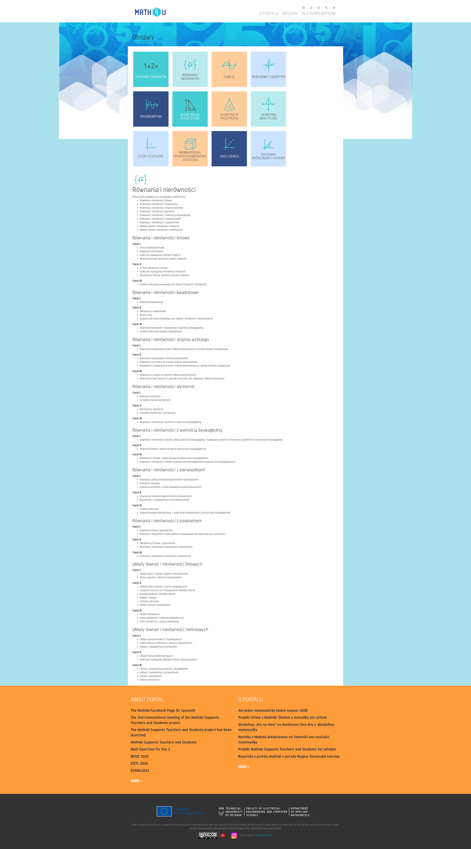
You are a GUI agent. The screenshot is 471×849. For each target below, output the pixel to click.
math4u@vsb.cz (263, 835)
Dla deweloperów (319, 13)
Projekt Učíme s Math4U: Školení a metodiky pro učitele (282, 717)
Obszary (290, 13)
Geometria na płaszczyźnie (190, 116)
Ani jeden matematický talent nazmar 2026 (273, 710)
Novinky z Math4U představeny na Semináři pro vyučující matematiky (283, 739)
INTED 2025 (140, 756)
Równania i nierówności (190, 77)
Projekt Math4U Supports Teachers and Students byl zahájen (287, 749)
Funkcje (229, 77)
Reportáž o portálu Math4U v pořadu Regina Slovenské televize (289, 756)
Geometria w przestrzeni (229, 116)
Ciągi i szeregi (229, 156)
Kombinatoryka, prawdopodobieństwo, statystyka (190, 156)
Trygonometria (151, 117)
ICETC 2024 (139, 763)
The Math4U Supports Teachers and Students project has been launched (181, 732)
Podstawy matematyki (151, 77)
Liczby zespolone (150, 156)
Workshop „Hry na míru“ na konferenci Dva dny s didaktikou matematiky (286, 727)
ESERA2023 (140, 770)
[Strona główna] (154, 12)
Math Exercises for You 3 (150, 749)
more (135, 781)
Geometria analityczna (268, 116)
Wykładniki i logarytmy (268, 77)
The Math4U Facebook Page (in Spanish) (163, 710)
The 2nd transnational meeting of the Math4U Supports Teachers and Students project (175, 720)
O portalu (268, 13)
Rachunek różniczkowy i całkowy (268, 156)
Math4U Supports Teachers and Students (164, 742)
